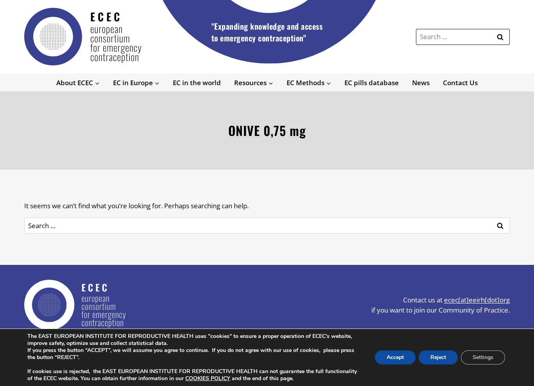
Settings (483, 357)
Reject (438, 357)
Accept (395, 357)
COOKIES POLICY (207, 378)
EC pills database (371, 82)
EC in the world (197, 82)
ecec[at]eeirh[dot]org (477, 299)
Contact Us (460, 82)
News (421, 82)
